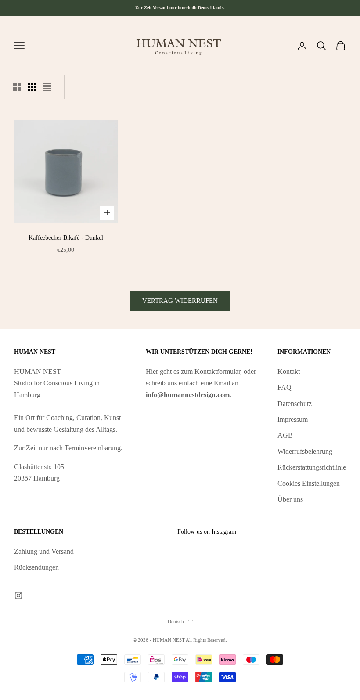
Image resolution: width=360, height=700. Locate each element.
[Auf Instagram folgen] (18, 595)
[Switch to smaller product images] (32, 87)
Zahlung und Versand (44, 551)
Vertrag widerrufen (180, 300)
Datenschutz (294, 403)
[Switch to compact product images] (47, 87)
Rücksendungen (36, 567)
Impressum (292, 419)
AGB (285, 435)
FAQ (284, 387)
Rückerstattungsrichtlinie (311, 467)
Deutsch (176, 621)
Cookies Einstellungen (308, 483)
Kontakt (288, 371)
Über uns (290, 499)
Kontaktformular (217, 371)
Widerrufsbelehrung (304, 451)
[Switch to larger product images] (17, 87)
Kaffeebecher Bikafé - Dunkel (66, 237)
